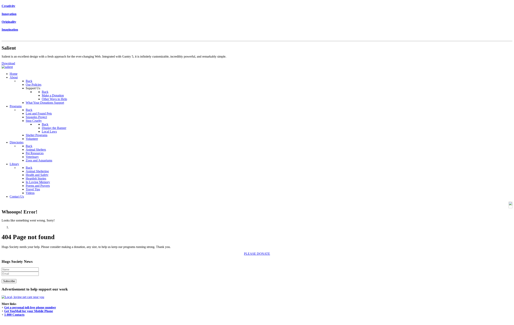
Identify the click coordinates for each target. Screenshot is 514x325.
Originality (9, 21)
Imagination (10, 29)
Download (8, 63)
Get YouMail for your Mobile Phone (28, 311)
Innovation (9, 14)
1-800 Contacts (14, 314)
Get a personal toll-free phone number (30, 307)
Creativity (8, 6)
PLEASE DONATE (257, 253)
